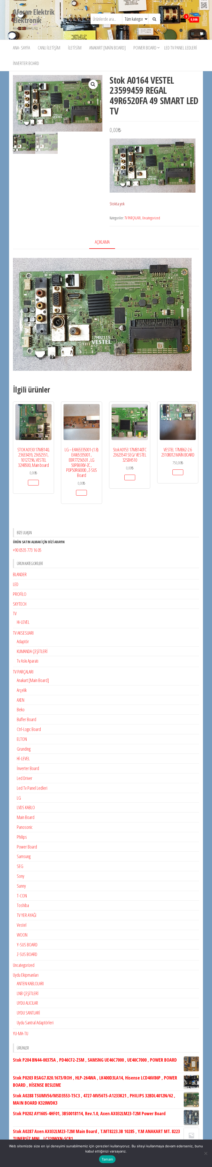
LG (19, 798)
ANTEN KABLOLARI (30, 983)
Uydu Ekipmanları (26, 975)
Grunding (24, 749)
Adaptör (23, 641)
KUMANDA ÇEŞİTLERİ (32, 651)
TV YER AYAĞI (26, 915)
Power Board (144, 48)
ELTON (22, 739)
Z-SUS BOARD (27, 954)
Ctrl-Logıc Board (29, 729)
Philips (22, 837)
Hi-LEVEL (23, 622)
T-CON (22, 896)
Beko (21, 709)
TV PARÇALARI (133, 217)
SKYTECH (19, 604)
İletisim (74, 48)
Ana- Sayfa (21, 48)
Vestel (21, 925)
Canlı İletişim (49, 48)
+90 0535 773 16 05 (27, 550)
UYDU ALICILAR (27, 1003)
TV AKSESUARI (23, 633)
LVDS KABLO (26, 807)
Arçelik (22, 690)
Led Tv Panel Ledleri (180, 48)
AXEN (20, 700)
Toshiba (23, 905)
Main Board (25, 817)
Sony (20, 876)
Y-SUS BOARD (27, 944)
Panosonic (25, 827)
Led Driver (24, 778)
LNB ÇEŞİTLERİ (28, 993)
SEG (20, 866)
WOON (22, 935)
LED (15, 584)
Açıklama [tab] (102, 242)
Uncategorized (151, 217)
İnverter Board (26, 63)
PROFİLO (19, 594)
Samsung (24, 856)
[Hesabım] (173, 19)
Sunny (21, 886)
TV (15, 613)
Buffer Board (26, 719)
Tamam (107, 1159)
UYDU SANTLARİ (28, 1013)
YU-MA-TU (20, 1033)
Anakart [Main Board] (107, 48)
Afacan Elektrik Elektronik (34, 16)
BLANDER (20, 574)
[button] (93, 84)
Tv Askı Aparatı (27, 661)
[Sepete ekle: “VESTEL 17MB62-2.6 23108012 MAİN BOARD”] (177, 472)
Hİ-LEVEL (23, 758)
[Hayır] (205, 1153)
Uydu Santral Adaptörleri (35, 1022)
